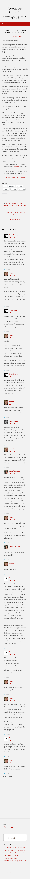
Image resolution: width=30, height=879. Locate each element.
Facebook (8, 178)
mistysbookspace (14, 471)
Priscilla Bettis (13, 421)
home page (16, 167)
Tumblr (22, 178)
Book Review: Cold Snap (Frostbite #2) (14, 861)
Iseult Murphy (13, 235)
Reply (14, 237)
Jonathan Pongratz (15, 10)
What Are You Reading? (10, 858)
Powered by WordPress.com (15, 873)
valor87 (11, 273)
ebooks (11, 205)
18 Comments (17, 36)
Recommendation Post (14, 203)
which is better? (20, 205)
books (6, 205)
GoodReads (15, 178)
